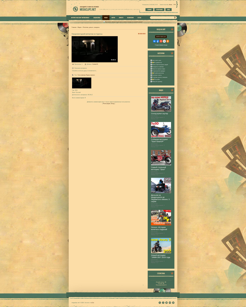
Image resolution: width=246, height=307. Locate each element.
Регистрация (159, 9)
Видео (79, 27)
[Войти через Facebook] (157, 41)
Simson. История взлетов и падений (159, 228)
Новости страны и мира (158, 69)
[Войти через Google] (164, 41)
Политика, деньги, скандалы (91, 27)
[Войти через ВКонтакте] (154, 41)
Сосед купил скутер (159, 114)
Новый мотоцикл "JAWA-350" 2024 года (160, 256)
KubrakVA (95, 64)
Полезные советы (157, 75)
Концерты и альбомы (158, 66)
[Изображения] (81, 83)
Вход (168, 9)
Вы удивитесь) (158, 62)
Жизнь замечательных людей (160, 64)
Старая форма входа (161, 45)
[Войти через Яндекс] (161, 41)
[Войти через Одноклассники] (167, 41)
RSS (175, 4)
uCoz (92, 302)
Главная (149, 9)
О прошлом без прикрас (158, 71)
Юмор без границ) (157, 81)
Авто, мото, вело (156, 60)
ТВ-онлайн (157, 79)
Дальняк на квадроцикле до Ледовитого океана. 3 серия (160, 198)
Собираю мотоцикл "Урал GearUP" (159, 140)
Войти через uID (161, 36)
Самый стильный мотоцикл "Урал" (158, 168)
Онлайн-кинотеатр (159, 73)
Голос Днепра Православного (86, 75)
